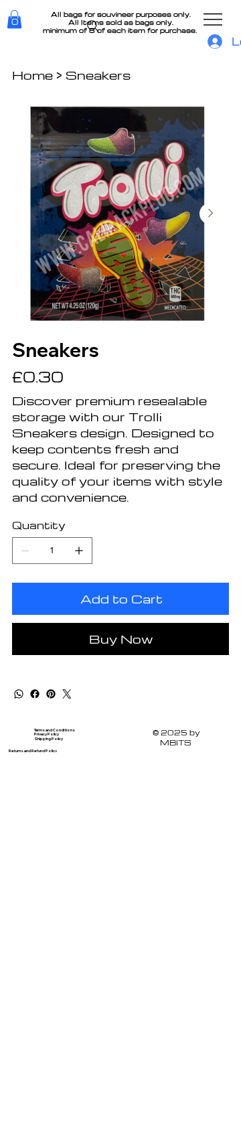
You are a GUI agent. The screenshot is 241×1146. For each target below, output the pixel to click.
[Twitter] (67, 694)
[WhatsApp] (18, 694)
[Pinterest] (51, 694)
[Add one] (79, 550)
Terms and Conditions (54, 729)
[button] (14, 19)
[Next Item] (210, 213)
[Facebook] (35, 694)
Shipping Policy (48, 738)
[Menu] (213, 19)
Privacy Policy (46, 733)
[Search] (93, 26)
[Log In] (212, 41)
